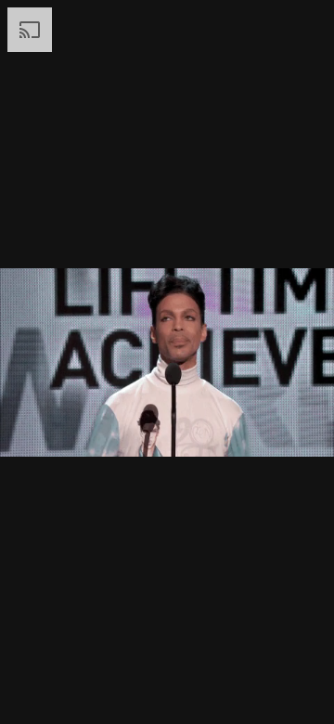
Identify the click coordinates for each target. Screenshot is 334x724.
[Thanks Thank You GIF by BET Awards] (167, 362)
